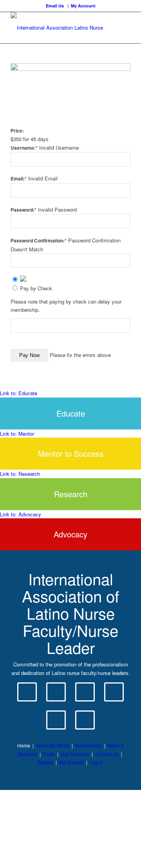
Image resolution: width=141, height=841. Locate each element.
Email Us (55, 6)
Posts (49, 754)
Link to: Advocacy (20, 514)
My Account (83, 6)
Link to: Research (20, 473)
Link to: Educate (18, 393)
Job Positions (75, 754)
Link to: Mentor (17, 433)
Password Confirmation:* (39, 240)
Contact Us (107, 754)
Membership (88, 745)
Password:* (23, 210)
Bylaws (45, 762)
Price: (17, 130)
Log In (96, 762)
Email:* (19, 178)
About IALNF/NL (53, 745)
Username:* (24, 148)
